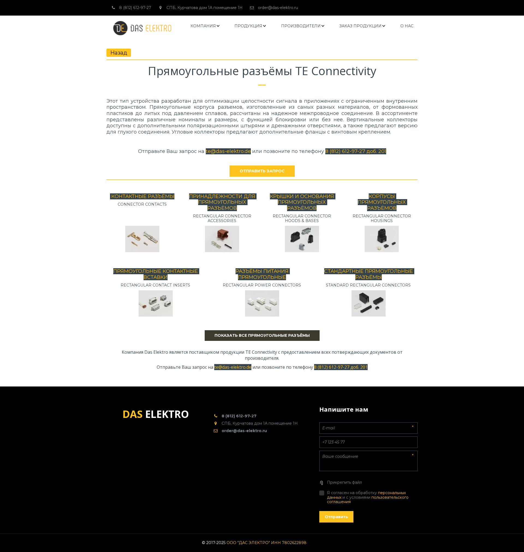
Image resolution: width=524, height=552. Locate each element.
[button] (205, 26)
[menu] (302, 26)
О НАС (406, 25)
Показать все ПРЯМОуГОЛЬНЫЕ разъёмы (262, 335)
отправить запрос (262, 171)
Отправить (336, 516)
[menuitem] (205, 26)
